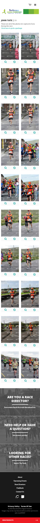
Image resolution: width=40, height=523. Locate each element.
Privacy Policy (14, 506)
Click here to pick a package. (11, 28)
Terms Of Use (26, 506)
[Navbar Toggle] (35, 5)
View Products (7, 520)
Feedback (20, 488)
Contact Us (20, 492)
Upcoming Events (20, 481)
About (20, 477)
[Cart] (30, 4)
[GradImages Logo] (12, 7)
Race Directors (20, 484)
